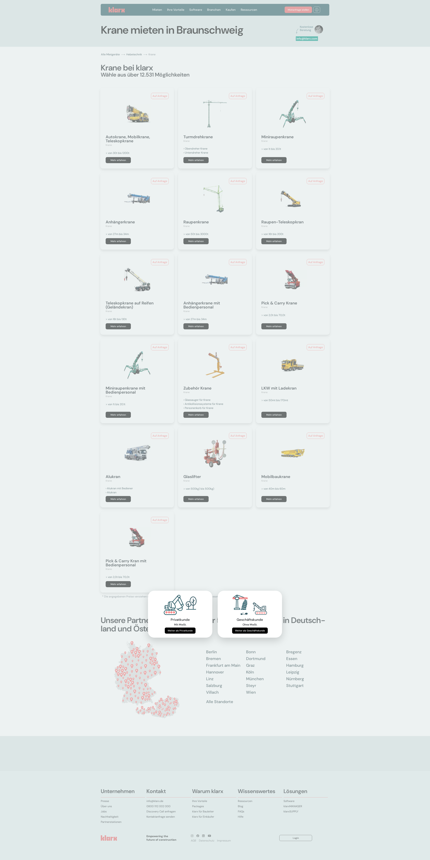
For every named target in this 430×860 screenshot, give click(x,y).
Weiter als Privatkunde (180, 630)
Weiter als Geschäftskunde (250, 630)
